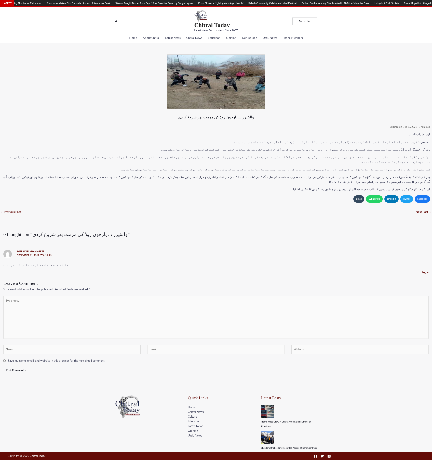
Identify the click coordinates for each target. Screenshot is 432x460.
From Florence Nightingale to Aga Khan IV (192, 3)
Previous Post (10, 211)
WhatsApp (374, 199)
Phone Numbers (293, 37)
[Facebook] (315, 456)
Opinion (231, 37)
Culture (192, 416)
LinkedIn (391, 199)
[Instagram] (329, 456)
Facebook (422, 199)
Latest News (173, 37)
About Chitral (151, 37)
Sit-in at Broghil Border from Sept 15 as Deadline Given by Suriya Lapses (126, 3)
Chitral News (194, 37)
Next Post (424, 211)
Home (133, 37)
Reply (425, 272)
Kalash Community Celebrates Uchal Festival (244, 3)
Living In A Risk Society (358, 3)
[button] (116, 21)
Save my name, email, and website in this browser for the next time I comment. (56, 360)
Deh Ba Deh (249, 37)
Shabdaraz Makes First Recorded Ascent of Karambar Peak (289, 448)
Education (214, 37)
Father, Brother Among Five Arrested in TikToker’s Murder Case (307, 3)
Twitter (406, 199)
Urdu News (270, 37)
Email (359, 199)
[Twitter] (322, 456)
